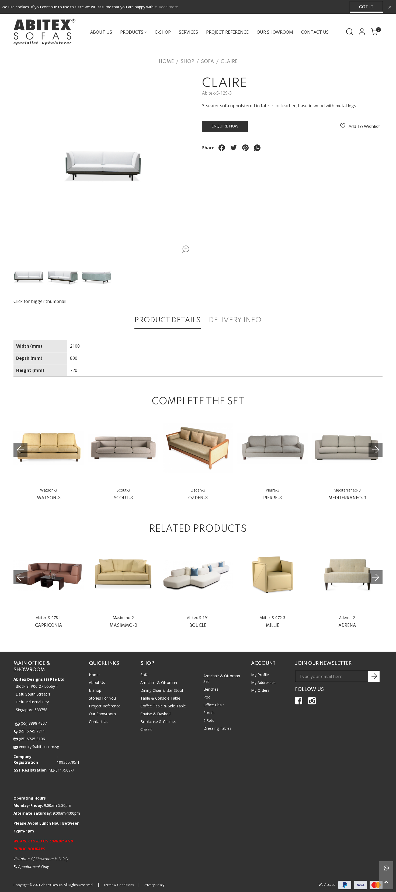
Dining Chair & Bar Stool (161, 690)
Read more (168, 6)
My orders (260, 690)
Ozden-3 (198, 498)
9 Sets (208, 720)
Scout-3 (123, 498)
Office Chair (213, 704)
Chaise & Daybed (155, 713)
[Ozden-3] (198, 448)
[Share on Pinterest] (245, 147)
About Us (101, 32)
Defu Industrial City (32, 701)
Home (94, 674)
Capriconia (48, 626)
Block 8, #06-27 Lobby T (37, 686)
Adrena (347, 626)
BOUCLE (197, 626)
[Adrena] (347, 575)
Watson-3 (49, 498)
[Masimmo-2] (123, 575)
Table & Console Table (160, 698)
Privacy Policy (154, 885)
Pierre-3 (272, 498)
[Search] (349, 31)
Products (131, 32)
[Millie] (272, 575)
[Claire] (183, 250)
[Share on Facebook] (221, 147)
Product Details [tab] (167, 320)
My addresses (263, 682)
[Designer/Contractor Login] (362, 31)
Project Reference (227, 32)
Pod (206, 697)
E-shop (163, 32)
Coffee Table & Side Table (163, 705)
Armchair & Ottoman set (221, 678)
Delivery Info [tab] (235, 320)
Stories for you (102, 698)
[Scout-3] (123, 448)
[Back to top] (386, 882)
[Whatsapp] (386, 868)
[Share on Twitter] (233, 147)
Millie (272, 626)
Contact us (98, 721)
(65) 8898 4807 (33, 723)
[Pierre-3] (272, 448)
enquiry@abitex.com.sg (38, 746)
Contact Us (315, 32)
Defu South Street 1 (33, 694)
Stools (208, 712)
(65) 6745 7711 (31, 731)
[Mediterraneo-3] (347, 448)
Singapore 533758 (31, 709)
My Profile (260, 674)
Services (188, 32)
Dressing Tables (217, 728)
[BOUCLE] (198, 575)
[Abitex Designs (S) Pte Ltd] (44, 32)
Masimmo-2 (123, 626)
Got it (366, 7)
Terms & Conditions (118, 885)
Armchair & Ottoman (158, 682)
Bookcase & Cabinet (158, 721)
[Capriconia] (48, 575)
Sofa (144, 674)
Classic (146, 729)
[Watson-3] (48, 448)
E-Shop (95, 690)
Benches (210, 689)
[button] (376, 450)
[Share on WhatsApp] (257, 147)
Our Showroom (275, 32)
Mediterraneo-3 (347, 498)
